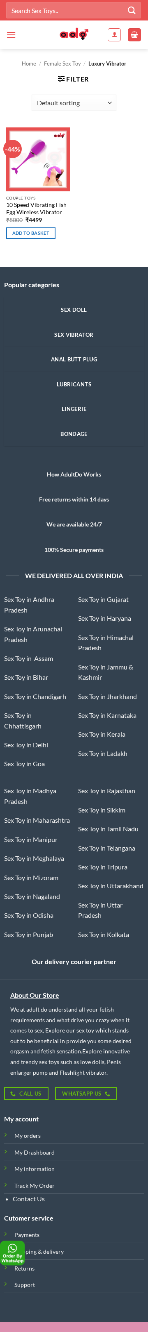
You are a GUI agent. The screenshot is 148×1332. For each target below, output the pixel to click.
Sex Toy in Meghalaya (34, 858)
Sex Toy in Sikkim (101, 810)
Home (29, 63)
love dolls (91, 1061)
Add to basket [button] (30, 233)
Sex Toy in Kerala (101, 734)
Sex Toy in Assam (28, 658)
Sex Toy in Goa (24, 763)
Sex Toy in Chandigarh (35, 696)
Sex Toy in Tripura (102, 867)
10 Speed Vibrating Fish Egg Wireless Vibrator (36, 209)
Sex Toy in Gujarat (103, 599)
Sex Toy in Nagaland (32, 896)
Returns (24, 1268)
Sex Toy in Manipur (31, 839)
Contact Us (29, 1199)
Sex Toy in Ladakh (102, 753)
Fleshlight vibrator (83, 1072)
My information (34, 1168)
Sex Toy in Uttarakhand (110, 886)
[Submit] (132, 10)
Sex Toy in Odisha (28, 915)
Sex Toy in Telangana (106, 848)
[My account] (114, 34)
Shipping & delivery (39, 1251)
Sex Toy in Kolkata (103, 934)
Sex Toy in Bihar (26, 677)
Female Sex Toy (62, 63)
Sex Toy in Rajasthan (106, 790)
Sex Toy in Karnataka (107, 715)
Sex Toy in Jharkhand (107, 696)
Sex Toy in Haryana (104, 618)
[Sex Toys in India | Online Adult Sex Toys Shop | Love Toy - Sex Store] (74, 34)
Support (24, 1284)
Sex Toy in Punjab (28, 934)
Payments (26, 1234)
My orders (27, 1135)
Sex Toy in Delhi (26, 745)
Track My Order (34, 1185)
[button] (11, 35)
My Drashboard (34, 1152)
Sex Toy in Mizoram (31, 877)
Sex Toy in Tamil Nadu (108, 829)
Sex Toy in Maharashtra (37, 820)
